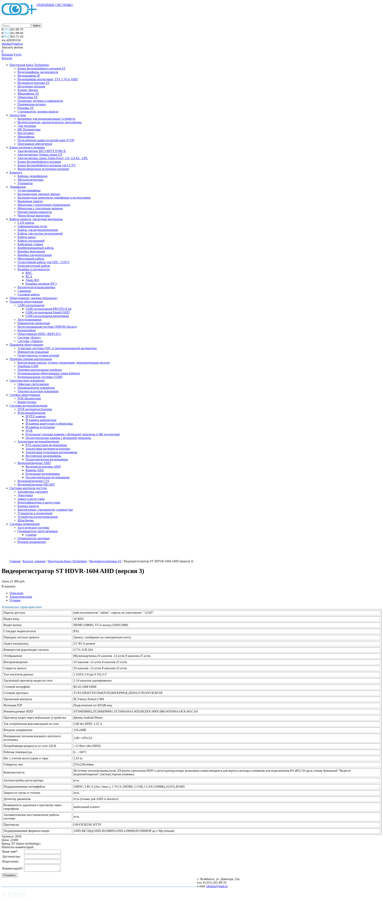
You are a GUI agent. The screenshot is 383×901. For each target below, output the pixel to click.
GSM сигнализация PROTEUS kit (48, 308)
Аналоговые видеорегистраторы (48, 448)
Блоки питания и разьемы (27, 147)
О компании (11, 551)
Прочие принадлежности (35, 212)
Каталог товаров (34, 561)
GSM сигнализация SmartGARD (48, 312)
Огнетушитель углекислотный (38, 355)
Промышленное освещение (36, 387)
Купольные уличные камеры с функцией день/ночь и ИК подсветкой (73, 434)
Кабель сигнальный (31, 240)
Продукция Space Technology (29, 65)
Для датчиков (27, 126)
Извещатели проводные (34, 323)
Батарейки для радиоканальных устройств (46, 118)
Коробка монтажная (31, 251)
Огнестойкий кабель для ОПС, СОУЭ (43, 262)
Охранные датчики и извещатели (40, 100)
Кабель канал (27, 237)
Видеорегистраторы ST (33, 82)
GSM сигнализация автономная (47, 316)
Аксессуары (18, 115)
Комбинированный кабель (36, 247)
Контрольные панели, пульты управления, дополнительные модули (64, 362)
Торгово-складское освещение (38, 391)
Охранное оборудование (26, 301)
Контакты (144, 551)
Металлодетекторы (30, 179)
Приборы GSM (28, 366)
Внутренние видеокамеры (43, 455)
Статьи (124, 551)
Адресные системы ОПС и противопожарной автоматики (57, 348)
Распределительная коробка (36, 287)
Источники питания (31, 86)
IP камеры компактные (41, 420)
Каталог (7, 58)
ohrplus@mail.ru (12, 43)
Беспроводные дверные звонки (39, 194)
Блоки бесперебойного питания (39, 161)
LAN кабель (26, 222)
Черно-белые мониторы (34, 215)
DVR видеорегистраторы (35, 409)
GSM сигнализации (31, 305)
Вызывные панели (30, 201)
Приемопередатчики (32, 104)
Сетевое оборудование (25, 395)
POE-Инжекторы (29, 398)
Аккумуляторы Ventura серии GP (40, 154)
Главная (15, 561)
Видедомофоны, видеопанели (38, 72)
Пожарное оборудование (26, 344)
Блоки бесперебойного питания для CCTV (47, 165)
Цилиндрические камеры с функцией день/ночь (58, 438)
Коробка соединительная (34, 255)
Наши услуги (36, 551)
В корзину (9, 586)
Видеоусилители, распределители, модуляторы (50, 122)
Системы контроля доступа (28, 488)
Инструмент (26, 133)
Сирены (31, 534)
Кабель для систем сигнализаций (40, 233)
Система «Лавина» (30, 341)
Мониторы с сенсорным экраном (40, 208)
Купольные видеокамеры (43, 473)
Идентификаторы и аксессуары (39, 502)
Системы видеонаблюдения (28, 405)
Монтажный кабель (31, 258)
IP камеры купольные (40, 427)
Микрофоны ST (28, 93)
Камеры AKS (35, 470)
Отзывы (15, 600)
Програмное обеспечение (35, 143)
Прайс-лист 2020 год (98, 551)
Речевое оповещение (32, 542)
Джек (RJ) (32, 280)
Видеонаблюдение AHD (34, 463)
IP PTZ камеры (36, 416)
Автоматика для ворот (33, 491)
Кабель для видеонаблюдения (38, 230)
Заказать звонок (12, 47)
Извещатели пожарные (33, 351)
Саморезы (24, 290)
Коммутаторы (27, 402)
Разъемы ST (26, 108)
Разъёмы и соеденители (34, 269)
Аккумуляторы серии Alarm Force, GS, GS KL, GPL (53, 158)
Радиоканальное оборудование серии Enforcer (49, 373)
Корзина (7, 54)
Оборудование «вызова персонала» (34, 298)
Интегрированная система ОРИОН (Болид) (47, 326)
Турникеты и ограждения (35, 513)
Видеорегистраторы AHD (43, 466)
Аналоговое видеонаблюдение (38, 441)
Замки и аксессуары (31, 499)
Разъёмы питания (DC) (41, 283)
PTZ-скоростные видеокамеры (46, 445)
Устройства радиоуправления (37, 516)
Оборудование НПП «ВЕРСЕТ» (39, 334)
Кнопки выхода (28, 506)
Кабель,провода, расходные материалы (36, 219)
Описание (16, 593)
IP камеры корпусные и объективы (49, 423)
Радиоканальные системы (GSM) (40, 377)
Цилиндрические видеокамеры (47, 459)
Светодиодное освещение (27, 380)
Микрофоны (26, 136)
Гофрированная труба (32, 226)
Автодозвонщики (29, 319)
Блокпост (16, 172)
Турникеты (25, 183)
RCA (29, 276)
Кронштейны (27, 330)
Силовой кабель (28, 294)
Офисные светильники (33, 384)
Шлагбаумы (26, 520)
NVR (29, 430)
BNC (29, 273)
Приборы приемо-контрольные (31, 359)
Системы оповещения (24, 524)
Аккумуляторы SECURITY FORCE (42, 151)
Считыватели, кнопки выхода (38, 111)
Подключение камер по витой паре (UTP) (46, 140)
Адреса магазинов (65, 551)
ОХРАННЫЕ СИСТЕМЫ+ (55, 5)
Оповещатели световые (34, 538)
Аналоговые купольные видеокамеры (51, 452)
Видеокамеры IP (29, 75)
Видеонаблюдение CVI (33, 481)
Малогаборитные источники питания (43, 169)
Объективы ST (28, 97)
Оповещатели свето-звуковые (38, 531)
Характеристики (21, 596)
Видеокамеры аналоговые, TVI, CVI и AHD (48, 79)
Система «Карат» (29, 337)
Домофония (18, 186)
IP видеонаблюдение (31, 412)
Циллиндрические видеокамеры (48, 477)
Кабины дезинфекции (32, 176)
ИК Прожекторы (29, 129)
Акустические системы (33, 527)
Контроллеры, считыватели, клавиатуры (45, 509)
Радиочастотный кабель (34, 265)
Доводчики (25, 495)
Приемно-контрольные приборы (40, 369)
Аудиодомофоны (29, 190)
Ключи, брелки (28, 90)
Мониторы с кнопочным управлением (44, 204)
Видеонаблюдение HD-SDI (36, 484)
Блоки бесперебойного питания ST (41, 68)
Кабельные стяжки (30, 244)
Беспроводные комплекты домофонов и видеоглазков (54, 197)
